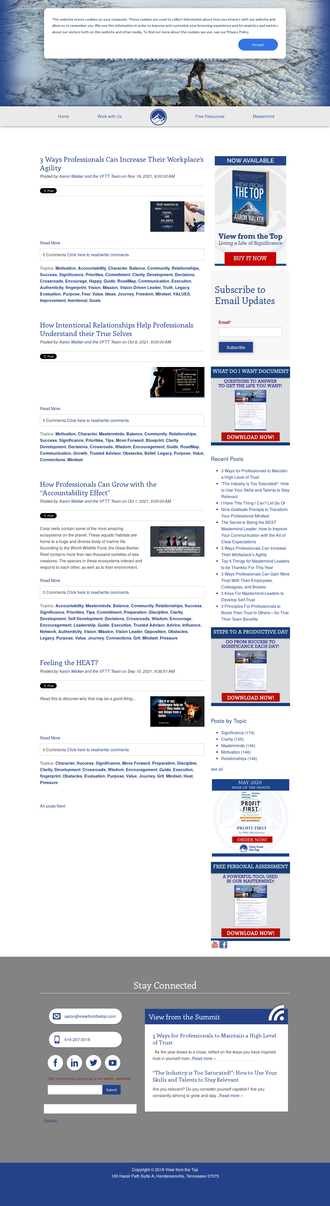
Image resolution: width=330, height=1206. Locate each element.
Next (61, 806)
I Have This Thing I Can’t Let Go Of (253, 503)
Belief (149, 453)
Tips (109, 440)
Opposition (155, 631)
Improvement (53, 300)
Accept (258, 44)
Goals (95, 300)
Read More (50, 243)
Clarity (138, 274)
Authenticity (51, 287)
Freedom (144, 294)
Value (97, 294)
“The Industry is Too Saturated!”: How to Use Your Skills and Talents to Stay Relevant (255, 490)
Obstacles (132, 453)
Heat (188, 776)
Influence (191, 625)
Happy (95, 281)
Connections (52, 459)
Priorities (94, 274)
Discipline (158, 612)
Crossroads (51, 281)
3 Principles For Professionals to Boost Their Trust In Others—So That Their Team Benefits (254, 612)
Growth (80, 453)
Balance (137, 268)
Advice (173, 625)
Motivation (65, 268)
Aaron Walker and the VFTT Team (90, 176)
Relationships (185, 268)
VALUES (181, 294)
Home (63, 116)
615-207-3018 (77, 1039)
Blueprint (155, 440)
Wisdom (123, 447)
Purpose (71, 294)
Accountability (92, 268)
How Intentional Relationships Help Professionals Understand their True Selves (116, 329)
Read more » (204, 1058)
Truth (168, 287)
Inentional (77, 300)
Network (48, 631)
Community (158, 268)
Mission (110, 287)
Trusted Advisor (105, 453)
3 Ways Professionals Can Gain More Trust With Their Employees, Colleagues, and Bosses (255, 580)
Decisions (184, 274)
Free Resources (210, 116)
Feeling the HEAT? (69, 662)
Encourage (76, 281)
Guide (109, 281)
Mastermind (263, 116)
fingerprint (75, 287)
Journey (126, 294)
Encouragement (148, 447)
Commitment (117, 274)
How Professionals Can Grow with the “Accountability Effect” (98, 488)
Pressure (169, 638)
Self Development (85, 618)
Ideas (110, 294)
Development (160, 274)
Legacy (182, 287)
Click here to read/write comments (98, 255)
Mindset (163, 294)
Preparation (135, 612)
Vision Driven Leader (140, 287)
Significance (71, 274)
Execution (181, 281)
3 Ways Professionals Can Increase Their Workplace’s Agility (121, 163)
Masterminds (111, 434)
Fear (86, 294)
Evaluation (50, 294)
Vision (94, 287)
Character (117, 268)
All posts (48, 806)
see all (217, 769)
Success (48, 274)
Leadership (84, 625)
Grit (136, 638)
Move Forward (130, 440)
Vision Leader (129, 631)
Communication (153, 281)
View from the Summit (184, 1016)
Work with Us (109, 116)
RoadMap (126, 281)
